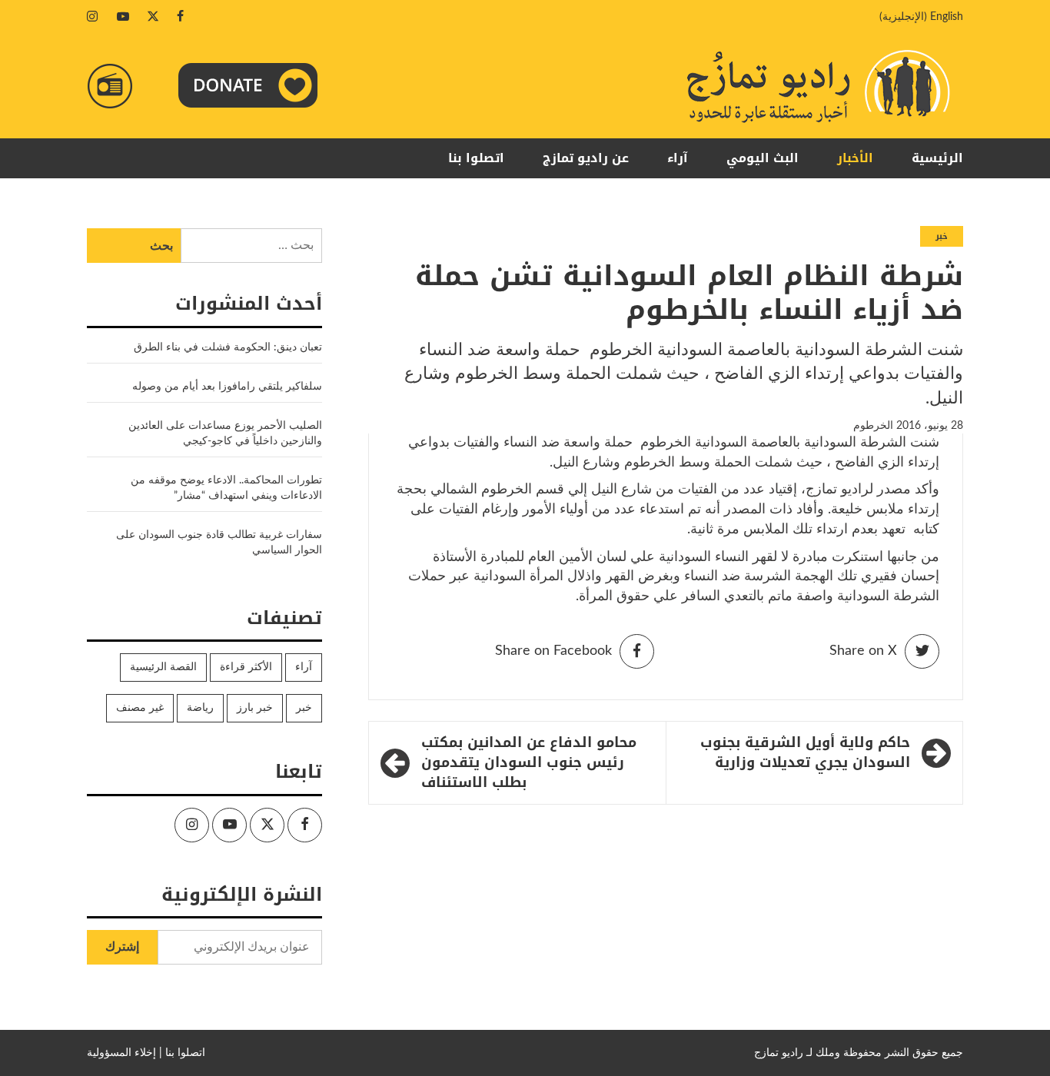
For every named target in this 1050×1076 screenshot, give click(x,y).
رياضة (200, 707)
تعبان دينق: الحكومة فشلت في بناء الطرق (226, 347)
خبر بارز (255, 707)
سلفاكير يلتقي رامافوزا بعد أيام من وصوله (227, 386)
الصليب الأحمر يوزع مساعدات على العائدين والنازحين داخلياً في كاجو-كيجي (225, 433)
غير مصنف (140, 707)
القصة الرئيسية (163, 667)
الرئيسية (937, 158)
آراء (677, 158)
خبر (941, 236)
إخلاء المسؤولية (121, 1053)
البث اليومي (762, 158)
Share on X (863, 651)
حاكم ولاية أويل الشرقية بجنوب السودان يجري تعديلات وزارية (805, 752)
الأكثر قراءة (246, 667)
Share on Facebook (553, 651)
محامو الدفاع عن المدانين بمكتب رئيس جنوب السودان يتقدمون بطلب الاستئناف (528, 762)
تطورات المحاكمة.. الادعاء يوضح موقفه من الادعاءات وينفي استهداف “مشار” (226, 488)
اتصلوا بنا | (182, 1053)
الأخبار (855, 158)
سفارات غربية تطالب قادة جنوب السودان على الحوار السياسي (219, 543)
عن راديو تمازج (586, 158)
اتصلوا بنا (476, 158)
